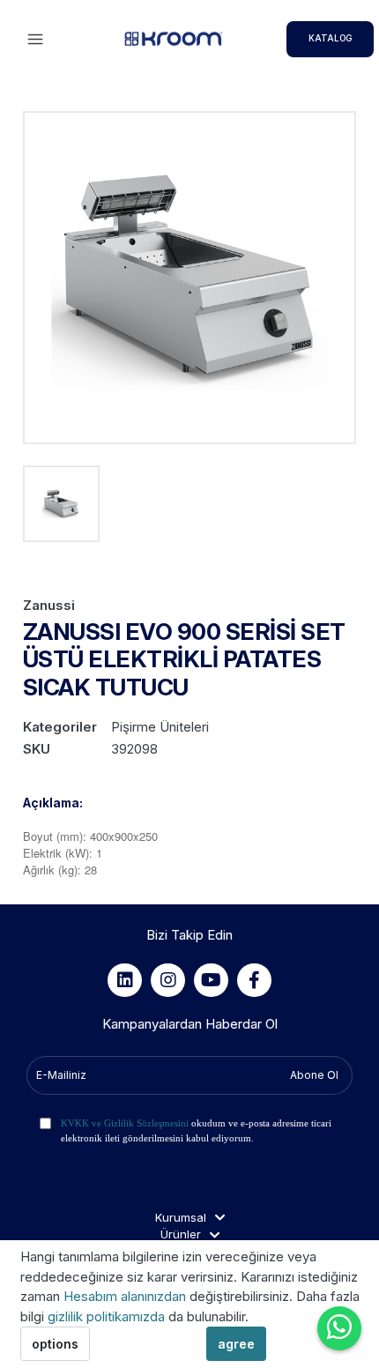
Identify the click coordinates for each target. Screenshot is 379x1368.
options (55, 1343)
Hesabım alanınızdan (126, 1296)
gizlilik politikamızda (108, 1316)
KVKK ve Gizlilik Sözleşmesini (125, 1123)
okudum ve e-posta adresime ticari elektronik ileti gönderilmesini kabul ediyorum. (196, 1130)
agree (236, 1343)
